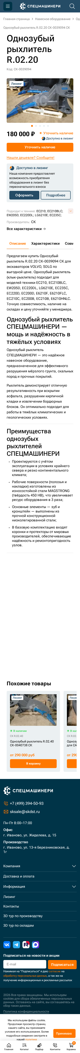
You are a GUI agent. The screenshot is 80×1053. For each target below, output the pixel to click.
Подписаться (62, 964)
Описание (17, 243)
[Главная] (40, 6)
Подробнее (55, 195)
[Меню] (7, 6)
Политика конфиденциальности (26, 1011)
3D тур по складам (18, 925)
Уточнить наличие (40, 147)
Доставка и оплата (18, 876)
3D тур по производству (22, 916)
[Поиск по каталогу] (72, 6)
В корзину (33, 763)
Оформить (24, 195)
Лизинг (9, 897)
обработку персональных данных (25, 975)
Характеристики (45, 243)
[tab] (32, 126)
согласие (55, 971)
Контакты (11, 906)
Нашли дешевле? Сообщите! (30, 157)
